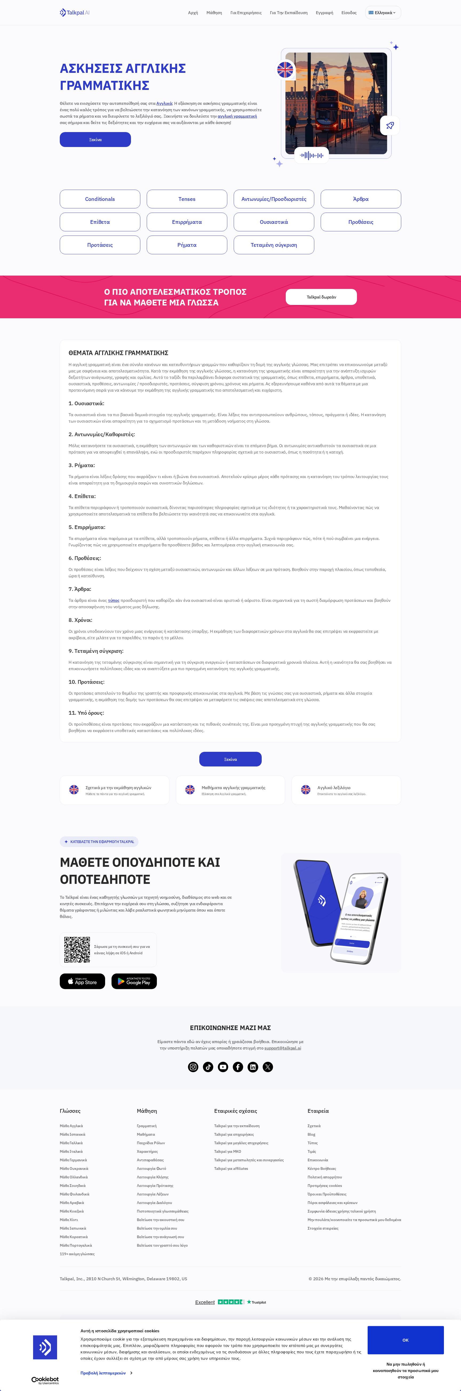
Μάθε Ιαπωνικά (73, 1228)
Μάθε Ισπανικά (72, 1134)
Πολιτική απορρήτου (325, 1177)
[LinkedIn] (253, 1067)
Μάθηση (214, 12)
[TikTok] (208, 1067)
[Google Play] (134, 981)
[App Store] (82, 981)
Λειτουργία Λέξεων (152, 1194)
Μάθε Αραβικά (72, 1202)
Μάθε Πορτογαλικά (76, 1245)
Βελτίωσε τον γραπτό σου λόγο (162, 1245)
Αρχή (193, 12)
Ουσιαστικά (274, 221)
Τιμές (312, 1151)
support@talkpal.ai (282, 1048)
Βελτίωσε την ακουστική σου (160, 1219)
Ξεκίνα (95, 139)
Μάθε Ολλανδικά (74, 1177)
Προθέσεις (360, 221)
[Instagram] (193, 1067)
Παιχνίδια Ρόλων (151, 1142)
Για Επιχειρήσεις (245, 12)
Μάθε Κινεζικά (72, 1211)
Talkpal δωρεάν (321, 297)
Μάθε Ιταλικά (71, 1151)
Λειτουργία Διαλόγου (154, 1202)
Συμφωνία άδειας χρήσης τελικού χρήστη (342, 1211)
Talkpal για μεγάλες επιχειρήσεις (241, 1142)
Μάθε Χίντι (69, 1219)
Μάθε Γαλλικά (71, 1142)
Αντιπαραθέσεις (150, 1160)
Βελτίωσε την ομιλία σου (157, 1228)
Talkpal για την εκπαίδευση (237, 1125)
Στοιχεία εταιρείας (323, 1228)
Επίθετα (100, 221)
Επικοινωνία (318, 1160)
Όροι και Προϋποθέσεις (327, 1194)
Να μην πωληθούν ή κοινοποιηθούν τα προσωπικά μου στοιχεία (406, 1370)
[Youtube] (223, 1067)
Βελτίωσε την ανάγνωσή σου (160, 1236)
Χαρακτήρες (147, 1151)
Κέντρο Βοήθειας (322, 1168)
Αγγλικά (164, 103)
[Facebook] (238, 1067)
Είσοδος (349, 12)
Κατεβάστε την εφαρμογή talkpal (102, 841)
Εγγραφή (324, 12)
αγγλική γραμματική (237, 116)
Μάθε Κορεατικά (74, 1236)
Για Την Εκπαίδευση (288, 12)
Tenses (187, 198)
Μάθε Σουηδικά (73, 1185)
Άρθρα (361, 198)
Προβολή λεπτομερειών (103, 1373)
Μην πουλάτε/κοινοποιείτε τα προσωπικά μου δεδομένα (354, 1219)
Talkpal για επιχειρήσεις (234, 1134)
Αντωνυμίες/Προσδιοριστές (274, 198)
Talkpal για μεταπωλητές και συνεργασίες (249, 1160)
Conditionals (100, 198)
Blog (311, 1134)
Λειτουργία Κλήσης (152, 1177)
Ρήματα (187, 244)
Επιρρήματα (187, 221)
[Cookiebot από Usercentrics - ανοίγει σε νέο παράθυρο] (45, 1381)
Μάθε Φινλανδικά (74, 1194)
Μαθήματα (146, 1134)
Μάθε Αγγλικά (71, 1125)
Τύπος (313, 1142)
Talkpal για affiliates (231, 1168)
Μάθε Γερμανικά (73, 1160)
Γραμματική (146, 1125)
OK (406, 1340)
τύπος (114, 600)
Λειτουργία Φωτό (151, 1168)
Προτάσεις (100, 244)
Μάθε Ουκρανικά (74, 1168)
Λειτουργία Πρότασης (155, 1185)
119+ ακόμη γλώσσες (77, 1253)
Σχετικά (314, 1125)
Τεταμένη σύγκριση (274, 244)
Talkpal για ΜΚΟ (227, 1151)
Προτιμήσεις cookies (325, 1185)
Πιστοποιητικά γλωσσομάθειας (163, 1211)
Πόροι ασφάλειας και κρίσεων (332, 1202)
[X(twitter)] (268, 1067)
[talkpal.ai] (74, 12)
